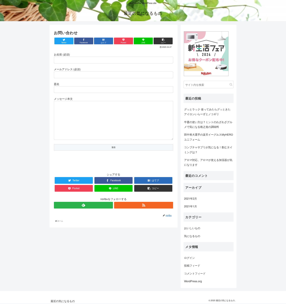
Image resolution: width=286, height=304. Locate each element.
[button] (231, 84)
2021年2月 (190, 198)
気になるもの (192, 236)
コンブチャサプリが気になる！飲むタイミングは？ (208, 149)
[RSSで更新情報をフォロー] (143, 205)
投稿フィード (192, 265)
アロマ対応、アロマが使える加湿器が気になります (208, 162)
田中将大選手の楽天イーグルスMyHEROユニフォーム (208, 136)
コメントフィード (195, 273)
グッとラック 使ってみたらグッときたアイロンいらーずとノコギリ (207, 111)
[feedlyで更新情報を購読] (83, 205)
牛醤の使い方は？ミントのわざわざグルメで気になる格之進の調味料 (208, 124)
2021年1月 (190, 206)
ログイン (189, 258)
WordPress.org (193, 281)
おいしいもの (192, 228)
